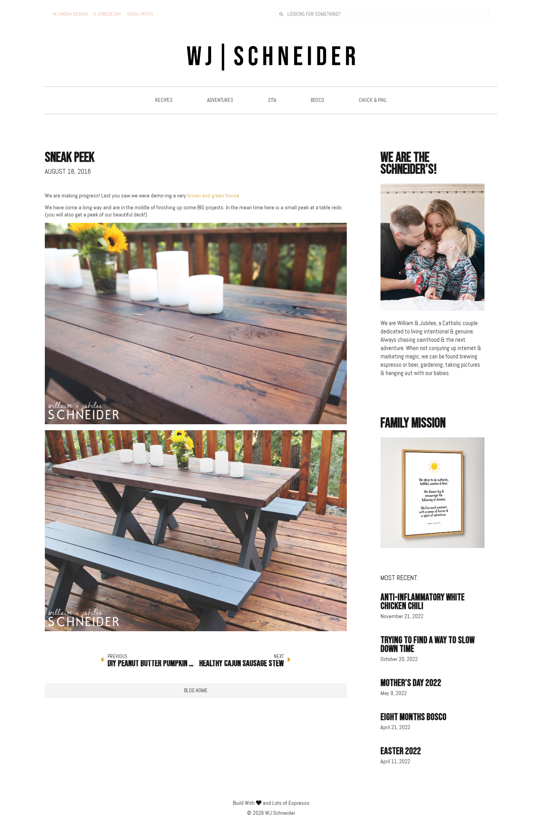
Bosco (317, 100)
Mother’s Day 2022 (411, 683)
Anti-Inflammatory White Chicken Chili (423, 602)
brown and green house (213, 195)
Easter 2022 (401, 751)
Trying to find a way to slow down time (428, 644)
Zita (272, 100)
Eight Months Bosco (413, 717)
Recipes (164, 100)
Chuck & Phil (373, 100)
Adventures (220, 100)
